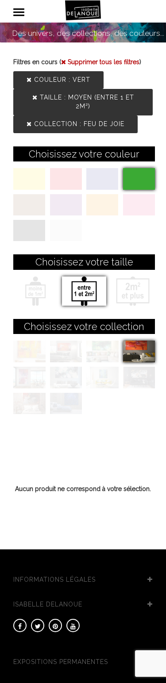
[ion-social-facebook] (20, 625)
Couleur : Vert (61, 79)
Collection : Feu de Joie (78, 123)
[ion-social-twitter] (37, 625)
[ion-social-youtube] (73, 625)
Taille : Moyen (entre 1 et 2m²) (86, 102)
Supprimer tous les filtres (102, 61)
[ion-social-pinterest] (55, 625)
